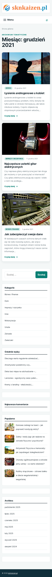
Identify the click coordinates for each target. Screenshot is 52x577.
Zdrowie (8, 334)
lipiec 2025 (10, 514)
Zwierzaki (9, 340)
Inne (6, 314)
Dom (7, 301)
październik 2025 (12, 507)
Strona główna (7, 29)
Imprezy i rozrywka (14, 159)
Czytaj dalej (11, 116)
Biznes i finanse (12, 229)
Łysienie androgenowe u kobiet (24, 93)
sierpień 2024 (11, 546)
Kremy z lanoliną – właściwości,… (19, 384)
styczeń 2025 (11, 540)
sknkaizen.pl (13, 573)
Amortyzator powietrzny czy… (18, 365)
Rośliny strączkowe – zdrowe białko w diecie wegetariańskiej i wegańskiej (31, 475)
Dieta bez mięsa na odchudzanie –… (20, 371)
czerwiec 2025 (11, 520)
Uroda (8, 88)
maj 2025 (9, 527)
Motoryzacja (10, 320)
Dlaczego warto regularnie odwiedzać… (22, 358)
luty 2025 (9, 533)
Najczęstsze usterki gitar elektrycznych (20, 165)
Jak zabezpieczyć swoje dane (23, 234)
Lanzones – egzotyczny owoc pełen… (21, 378)
